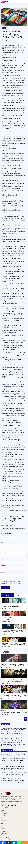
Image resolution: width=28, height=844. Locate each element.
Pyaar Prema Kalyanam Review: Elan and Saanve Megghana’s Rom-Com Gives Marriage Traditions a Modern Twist (14, 618)
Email (3, 565)
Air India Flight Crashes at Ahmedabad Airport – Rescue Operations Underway (13, 762)
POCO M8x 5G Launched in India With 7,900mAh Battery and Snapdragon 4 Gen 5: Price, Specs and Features (13, 605)
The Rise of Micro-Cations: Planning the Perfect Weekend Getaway (13, 506)
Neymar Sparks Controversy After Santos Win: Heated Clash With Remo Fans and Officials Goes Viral (14, 696)
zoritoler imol (4, 754)
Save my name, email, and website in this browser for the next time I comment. (11, 582)
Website (3, 572)
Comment (4, 542)
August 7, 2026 (5, 698)
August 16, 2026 (6, 667)
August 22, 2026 (6, 608)
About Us (3, 823)
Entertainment (4, 813)
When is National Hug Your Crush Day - (14, 525)
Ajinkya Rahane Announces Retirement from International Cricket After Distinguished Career (14, 711)
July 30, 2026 (5, 714)
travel (8, 55)
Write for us (4, 825)
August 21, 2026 (6, 634)
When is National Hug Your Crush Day (17, 510)
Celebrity (3, 811)
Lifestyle (3, 815)
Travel (4, 28)
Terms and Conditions (6, 831)
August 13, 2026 (6, 683)
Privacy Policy (4, 833)
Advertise (3, 826)
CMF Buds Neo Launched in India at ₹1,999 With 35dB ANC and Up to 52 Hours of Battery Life (14, 631)
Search (25, 719)
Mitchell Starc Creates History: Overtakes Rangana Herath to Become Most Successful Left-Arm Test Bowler (13, 680)
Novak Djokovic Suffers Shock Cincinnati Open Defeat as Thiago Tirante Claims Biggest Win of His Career (13, 665)
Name (3, 559)
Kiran (13, 42)
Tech (2, 817)
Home (2, 810)
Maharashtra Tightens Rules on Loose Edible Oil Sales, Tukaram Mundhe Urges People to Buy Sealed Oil (13, 644)
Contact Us (3, 834)
